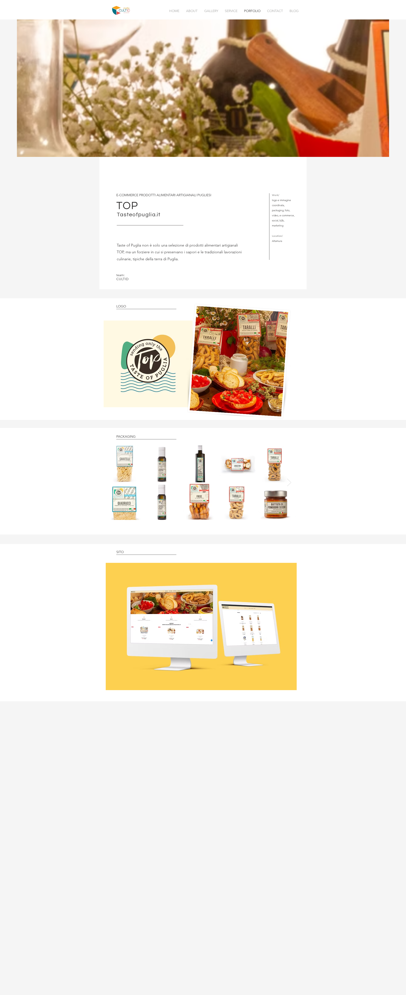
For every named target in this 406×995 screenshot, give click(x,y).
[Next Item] (289, 482)
